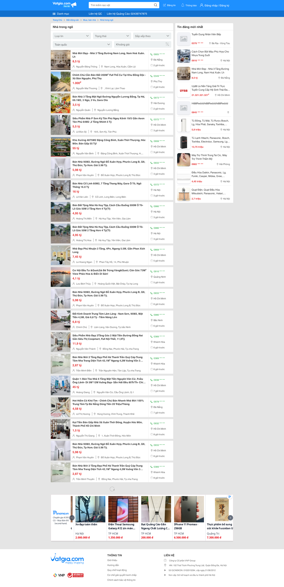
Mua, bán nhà (89, 19)
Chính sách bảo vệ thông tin (121, 579)
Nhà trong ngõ (106, 19)
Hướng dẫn (113, 565)
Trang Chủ (57, 19)
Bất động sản (72, 19)
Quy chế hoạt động (117, 570)
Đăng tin (171, 5)
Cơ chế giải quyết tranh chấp (122, 574)
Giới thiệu (112, 560)
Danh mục (62, 13)
